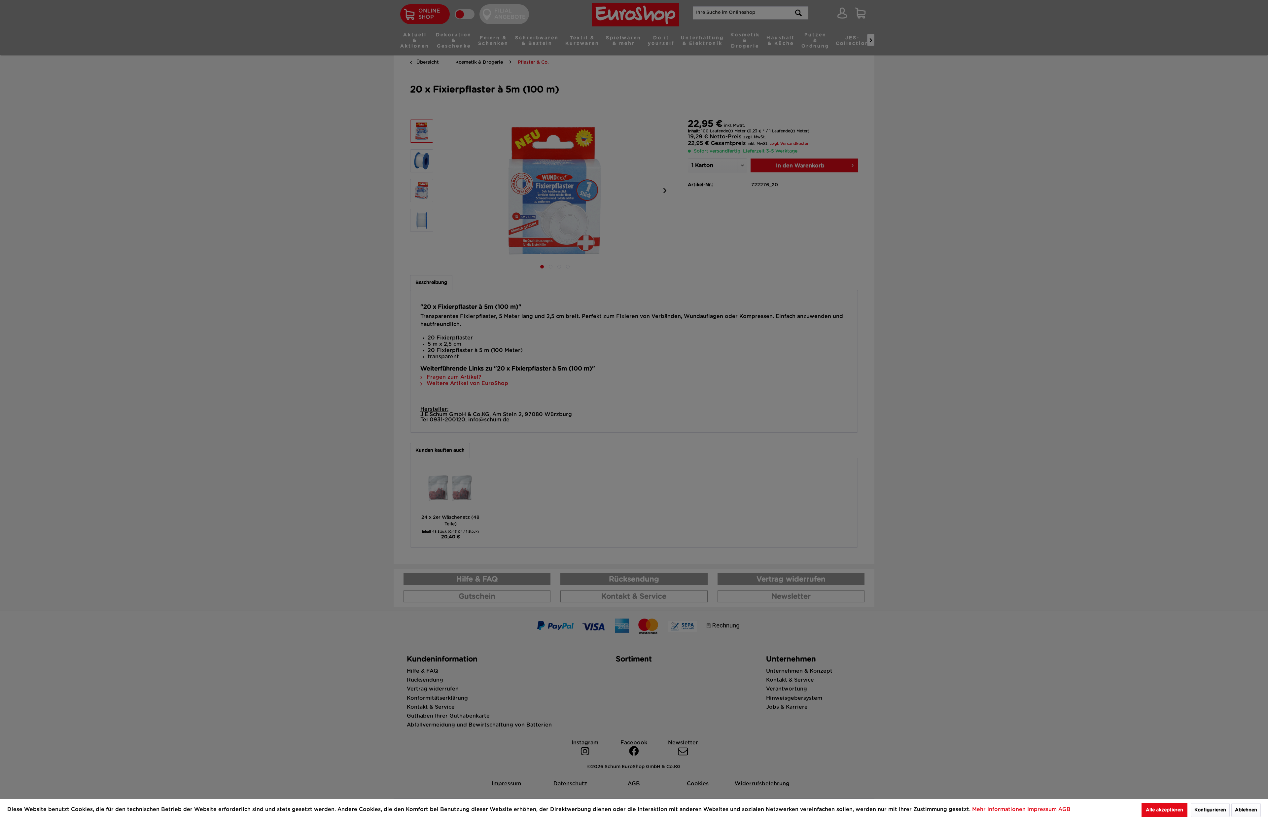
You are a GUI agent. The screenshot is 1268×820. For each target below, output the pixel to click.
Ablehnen (1246, 810)
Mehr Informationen (999, 809)
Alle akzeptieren (1164, 810)
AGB (1064, 809)
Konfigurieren (1210, 810)
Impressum (1042, 809)
